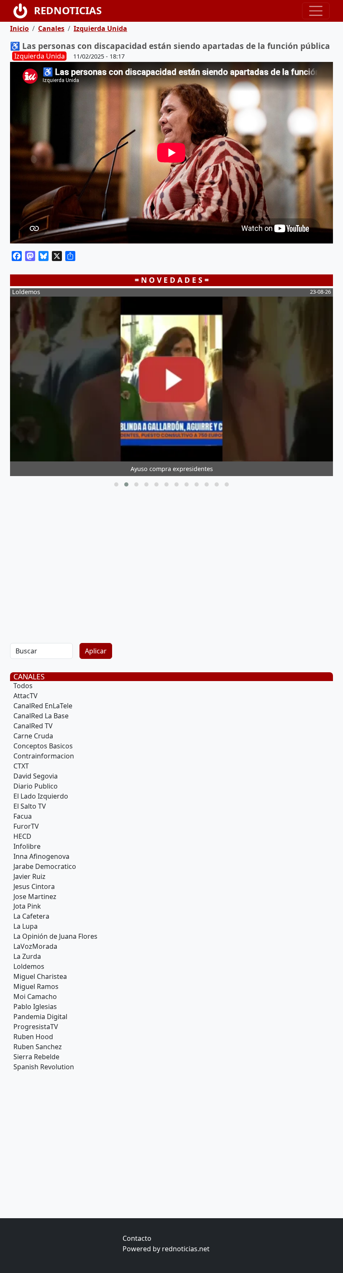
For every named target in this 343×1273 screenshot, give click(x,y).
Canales (51, 28)
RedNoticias (68, 10)
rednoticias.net (186, 1248)
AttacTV (25, 695)
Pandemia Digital (40, 1016)
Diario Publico (35, 786)
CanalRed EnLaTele (42, 705)
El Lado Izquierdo (40, 796)
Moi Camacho (35, 996)
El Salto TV (29, 806)
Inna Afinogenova (41, 856)
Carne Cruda (33, 735)
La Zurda (27, 956)
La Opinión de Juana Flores (55, 936)
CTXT (21, 766)
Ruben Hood (33, 1036)
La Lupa (25, 926)
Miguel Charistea (40, 976)
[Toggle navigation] (316, 11)
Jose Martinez (34, 896)
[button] (116, 484)
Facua (22, 816)
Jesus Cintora (34, 886)
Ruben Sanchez (37, 1046)
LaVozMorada (35, 946)
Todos (23, 685)
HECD (22, 836)
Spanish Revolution (43, 1066)
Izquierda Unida (100, 28)
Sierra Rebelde (36, 1056)
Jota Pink (27, 906)
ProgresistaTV (35, 1026)
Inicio (19, 28)
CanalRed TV (33, 725)
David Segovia (35, 776)
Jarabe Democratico (44, 866)
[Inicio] (23, 10)
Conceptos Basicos (43, 745)
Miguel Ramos (36, 986)
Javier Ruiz (29, 876)
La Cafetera (31, 916)
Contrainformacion (43, 756)
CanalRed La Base (41, 715)
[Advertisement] (171, 563)
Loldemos (28, 966)
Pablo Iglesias (35, 1006)
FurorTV (26, 826)
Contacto (137, 1238)
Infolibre (27, 846)
